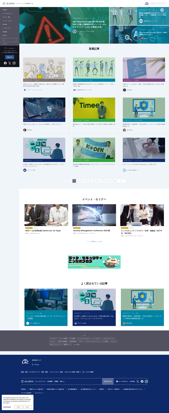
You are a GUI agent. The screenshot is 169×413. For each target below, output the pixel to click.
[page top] (165, 409)
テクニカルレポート (7, 13)
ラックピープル (6, 28)
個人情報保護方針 (72, 389)
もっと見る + (77, 344)
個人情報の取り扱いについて (88, 389)
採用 (61, 381)
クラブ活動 (105, 341)
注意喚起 (5, 9)
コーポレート (113, 341)
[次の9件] (121, 181)
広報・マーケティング (55, 344)
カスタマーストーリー (108, 338)
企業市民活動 (73, 341)
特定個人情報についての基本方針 (55, 389)
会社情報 (50, 381)
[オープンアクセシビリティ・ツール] (162, 10)
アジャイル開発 (63, 338)
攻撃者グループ (67, 344)
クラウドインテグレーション (93, 341)
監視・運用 (44, 372)
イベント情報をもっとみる (94, 241)
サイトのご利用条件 (26, 393)
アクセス (36, 364)
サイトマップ (38, 393)
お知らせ (5, 35)
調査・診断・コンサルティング (30, 372)
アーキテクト (53, 338)
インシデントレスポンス (83, 338)
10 (114, 181)
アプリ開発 (72, 338)
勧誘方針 (101, 389)
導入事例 (5, 24)
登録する (9, 57)
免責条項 (23, 389)
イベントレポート (96, 338)
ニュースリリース (40, 381)
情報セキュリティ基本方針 (36, 389)
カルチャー (53, 341)
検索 (152, 3)
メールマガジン (123, 381)
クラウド (81, 341)
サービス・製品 (6, 17)
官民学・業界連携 (62, 341)
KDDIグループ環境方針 (114, 389)
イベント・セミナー (7, 21)
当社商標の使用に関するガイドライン (133, 389)
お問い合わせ (108, 381)
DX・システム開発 (88, 372)
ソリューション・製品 (56, 372)
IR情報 (56, 381)
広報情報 (5, 32)
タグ (4, 40)
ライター (5, 44)
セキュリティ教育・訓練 (72, 372)
